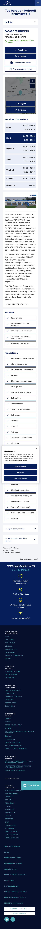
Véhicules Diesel (11, 831)
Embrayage (9, 700)
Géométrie (8, 646)
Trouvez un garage (12, 846)
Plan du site (9, 880)
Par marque (9, 797)
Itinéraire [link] (22, 56)
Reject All (20, 472)
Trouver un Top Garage (11, 548)
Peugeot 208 (9, 809)
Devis (6, 852)
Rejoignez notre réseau (19, 909)
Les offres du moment (13, 863)
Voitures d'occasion (9, 787)
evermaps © (33, 559)
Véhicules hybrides (12, 838)
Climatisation (10, 739)
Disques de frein (11, 674)
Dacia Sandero (10, 825)
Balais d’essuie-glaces (13, 745)
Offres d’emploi (10, 869)
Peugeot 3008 (10, 812)
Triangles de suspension (14, 655)
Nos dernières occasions (14, 790)
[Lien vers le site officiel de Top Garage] (7, 3)
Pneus (7, 636)
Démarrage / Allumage (13, 696)
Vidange (8, 718)
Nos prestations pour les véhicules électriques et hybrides (18, 766)
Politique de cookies (21, 460)
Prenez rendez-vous (12, 858)
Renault (8, 800)
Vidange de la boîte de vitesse (16, 749)
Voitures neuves (12, 779)
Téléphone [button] (22, 50)
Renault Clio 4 (10, 803)
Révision (8, 722)
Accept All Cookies (20, 478)
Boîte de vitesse (10, 703)
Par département (11, 793)
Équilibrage (9, 640)
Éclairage (8, 736)
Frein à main (9, 677)
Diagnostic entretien (12, 742)
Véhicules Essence (11, 835)
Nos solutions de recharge (15, 771)
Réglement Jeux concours (15, 897)
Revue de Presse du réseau (15, 875)
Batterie (8, 728)
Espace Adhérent (20, 913)
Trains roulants (11, 649)
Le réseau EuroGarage (13, 903)
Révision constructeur (13, 725)
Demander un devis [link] (22, 63)
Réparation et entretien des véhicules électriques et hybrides (19, 762)
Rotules (8, 659)
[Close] (36, 448)
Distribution (9, 693)
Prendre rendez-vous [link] (22, 69)
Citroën (8, 816)
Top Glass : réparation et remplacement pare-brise (20, 732)
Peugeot (8, 806)
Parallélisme (10, 643)
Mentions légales (11, 886)
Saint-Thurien (9, 550)
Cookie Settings (20, 466)
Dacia (7, 822)
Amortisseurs (10, 652)
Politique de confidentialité (15, 892)
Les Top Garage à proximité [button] (14, 529)
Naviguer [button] (22, 104)
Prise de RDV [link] (33, 785)
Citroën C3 (9, 819)
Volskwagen (9, 828)
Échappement (10, 706)
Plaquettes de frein (12, 671)
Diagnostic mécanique (13, 690)
